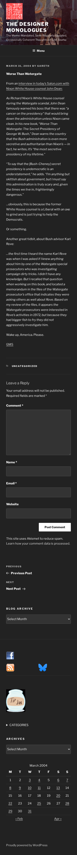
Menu (41, 50)
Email (11, 483)
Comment (14, 405)
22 (10, 803)
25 (39, 803)
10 (29, 788)
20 (58, 795)
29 (10, 811)
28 (67, 803)
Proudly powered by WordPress (26, 845)
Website (12, 504)
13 (58, 788)
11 (39, 788)
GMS (9, 344)
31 (29, 811)
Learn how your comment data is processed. (38, 543)
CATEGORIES (19, 725)
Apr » (58, 819)
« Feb (19, 819)
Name (11, 462)
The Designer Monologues (27, 27)
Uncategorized (25, 366)
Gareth (43, 65)
